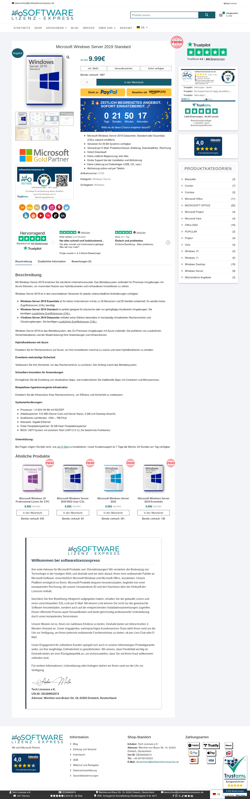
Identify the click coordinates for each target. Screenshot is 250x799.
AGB (75, 759)
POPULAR (191, 231)
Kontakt (126, 28)
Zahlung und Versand (84, 749)
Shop (38, 28)
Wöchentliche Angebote (198, 277)
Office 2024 (191, 225)
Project (189, 238)
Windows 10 (191, 251)
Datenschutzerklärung (85, 770)
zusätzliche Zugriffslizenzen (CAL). (51, 313)
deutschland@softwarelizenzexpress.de (34, 3)
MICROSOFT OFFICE (197, 205)
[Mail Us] (13, 3)
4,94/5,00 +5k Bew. (73, 795)
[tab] (23, 261)
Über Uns (106, 28)
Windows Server (101, 179)
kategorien (55, 28)
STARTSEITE (22, 28)
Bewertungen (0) (81, 261)
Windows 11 (191, 257)
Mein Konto (231, 3)
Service (89, 28)
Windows (99, 184)
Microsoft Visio (193, 218)
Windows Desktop (195, 264)
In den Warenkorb (134, 82)
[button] (68, 57)
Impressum (79, 754)
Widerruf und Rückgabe (86, 765)
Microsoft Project (194, 211)
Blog (75, 28)
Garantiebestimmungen (85, 775)
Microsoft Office (194, 198)
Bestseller (190, 179)
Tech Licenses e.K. (21, 792)
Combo (189, 185)
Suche (206, 15)
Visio (187, 244)
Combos (189, 192)
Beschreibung (23, 261)
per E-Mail (63, 446)
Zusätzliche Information (52, 261)
